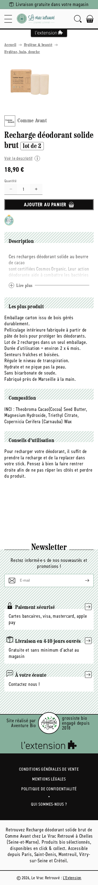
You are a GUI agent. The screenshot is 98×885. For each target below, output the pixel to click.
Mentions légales (49, 779)
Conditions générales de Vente (49, 769)
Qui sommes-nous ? (49, 804)
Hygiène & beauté (38, 45)
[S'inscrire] (82, 580)
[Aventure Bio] (49, 723)
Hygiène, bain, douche (22, 52)
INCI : (9, 409)
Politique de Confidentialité (49, 789)
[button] (8, 18)
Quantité (10, 181)
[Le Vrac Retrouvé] (36, 18)
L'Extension (72, 878)
